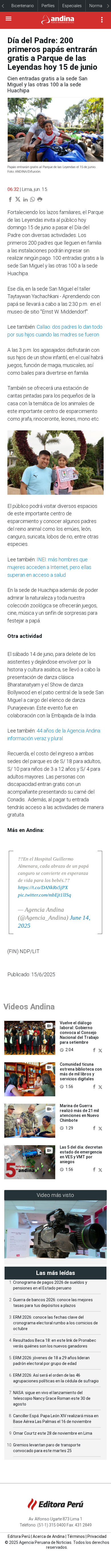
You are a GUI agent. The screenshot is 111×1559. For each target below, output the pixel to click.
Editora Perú (19, 1536)
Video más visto (55, 1195)
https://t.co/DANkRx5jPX (43, 887)
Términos (76, 1536)
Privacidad (96, 1536)
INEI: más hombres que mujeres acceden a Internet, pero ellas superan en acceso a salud (49, 567)
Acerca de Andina (49, 1536)
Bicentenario (22, 5)
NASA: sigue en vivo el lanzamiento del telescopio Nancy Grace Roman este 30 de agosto (52, 1398)
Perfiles (48, 5)
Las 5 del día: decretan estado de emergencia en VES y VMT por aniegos (81, 1154)
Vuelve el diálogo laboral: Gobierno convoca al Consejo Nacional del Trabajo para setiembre (79, 1032)
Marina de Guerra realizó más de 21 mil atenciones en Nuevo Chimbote (79, 1112)
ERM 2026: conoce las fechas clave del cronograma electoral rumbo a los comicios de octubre (55, 1323)
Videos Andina (29, 1006)
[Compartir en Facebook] (95, 1050)
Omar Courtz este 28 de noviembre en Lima (52, 1433)
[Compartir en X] (100, 1050)
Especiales (72, 5)
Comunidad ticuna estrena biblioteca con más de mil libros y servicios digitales (81, 1071)
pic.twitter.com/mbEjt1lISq (44, 895)
